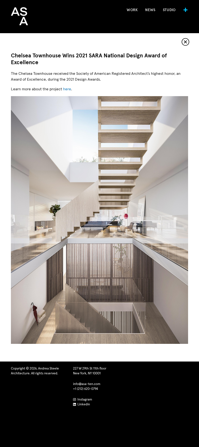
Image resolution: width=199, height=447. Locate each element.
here (67, 89)
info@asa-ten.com (86, 384)
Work (132, 10)
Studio (169, 10)
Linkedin (83, 404)
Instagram (84, 399)
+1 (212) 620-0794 (85, 389)
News (150, 10)
